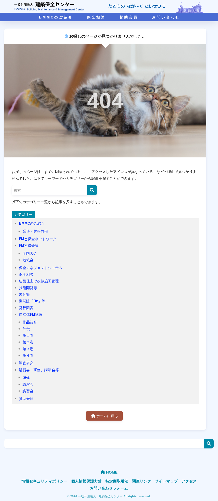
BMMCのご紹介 (31, 223)
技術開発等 (28, 287)
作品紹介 (30, 321)
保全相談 (26, 274)
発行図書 (26, 307)
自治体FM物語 (30, 314)
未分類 (24, 294)
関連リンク (141, 481)
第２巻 (28, 341)
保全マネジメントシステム (40, 267)
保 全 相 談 (96, 17)
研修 (26, 377)
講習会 (28, 390)
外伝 (26, 328)
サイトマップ (166, 481)
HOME (111, 472)
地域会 (28, 259)
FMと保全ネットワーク (38, 238)
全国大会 (30, 253)
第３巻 (28, 348)
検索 (209, 443)
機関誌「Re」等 (32, 300)
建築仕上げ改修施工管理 (39, 280)
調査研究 (26, 362)
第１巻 (28, 335)
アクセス (189, 481)
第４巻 (28, 355)
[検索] (92, 190)
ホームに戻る (106, 415)
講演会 (28, 384)
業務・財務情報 (35, 231)
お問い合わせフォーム (109, 488)
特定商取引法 (116, 481)
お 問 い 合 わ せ (165, 17)
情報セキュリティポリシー (44, 481)
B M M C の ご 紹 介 (55, 17)
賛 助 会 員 (128, 17)
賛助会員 (26, 398)
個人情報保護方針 (86, 481)
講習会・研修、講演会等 (39, 369)
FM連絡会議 (29, 245)
